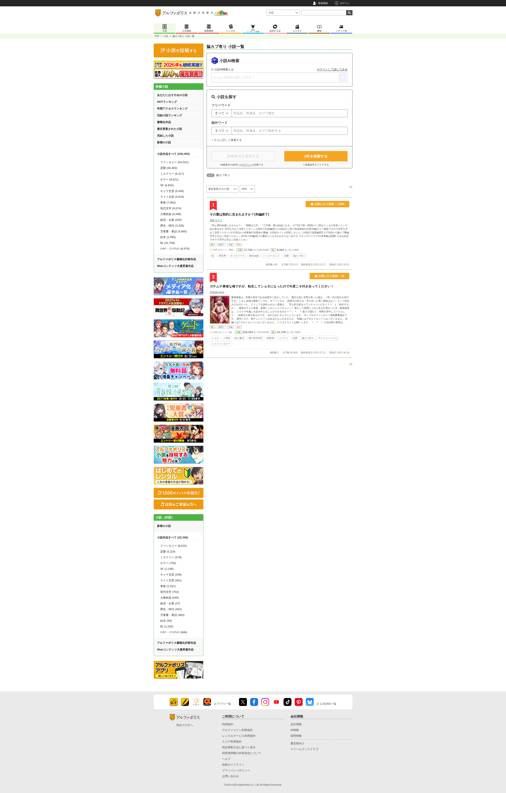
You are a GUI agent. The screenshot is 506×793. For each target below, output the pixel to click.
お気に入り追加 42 (331, 275)
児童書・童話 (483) (172, 615)
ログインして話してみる (332, 69)
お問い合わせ (230, 776)
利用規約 (227, 724)
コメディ (283, 338)
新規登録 (323, 3)
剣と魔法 (239, 338)
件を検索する (316, 156)
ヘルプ (226, 758)
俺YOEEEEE (255, 338)
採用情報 (296, 735)
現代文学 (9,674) (170, 208)
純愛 (295, 338)
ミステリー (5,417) (172, 173)
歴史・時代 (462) (171, 609)
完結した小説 (165, 135)
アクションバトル (327, 338)
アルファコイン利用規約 (237, 730)
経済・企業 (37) (170, 603)
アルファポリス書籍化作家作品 (176, 259)
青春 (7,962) (168, 202)
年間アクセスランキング (172, 108)
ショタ (215, 338)
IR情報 (294, 730)
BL (212, 244)
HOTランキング (167, 101)
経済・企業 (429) (171, 219)
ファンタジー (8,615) (173, 545)
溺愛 (286, 255)
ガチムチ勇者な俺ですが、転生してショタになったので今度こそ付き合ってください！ (272, 286)
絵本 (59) (166, 620)
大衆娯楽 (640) (169, 597)
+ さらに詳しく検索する (227, 140)
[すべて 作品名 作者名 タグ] (222, 113)
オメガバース (237, 255)
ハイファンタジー (221, 343)
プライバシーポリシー (236, 770)
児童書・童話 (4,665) (173, 231)
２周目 (226, 338)
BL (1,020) (166, 626)
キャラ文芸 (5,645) (172, 191)
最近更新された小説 (169, 128)
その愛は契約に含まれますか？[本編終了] (239, 214)
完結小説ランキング (169, 115)
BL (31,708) (167, 242)
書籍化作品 (164, 122)
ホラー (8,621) (169, 179)
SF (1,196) (167, 568)
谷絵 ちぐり (216, 220)
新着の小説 (164, 142)
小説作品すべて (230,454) (173, 153)
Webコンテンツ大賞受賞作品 (175, 266)
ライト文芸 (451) (171, 580)
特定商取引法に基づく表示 (238, 747)
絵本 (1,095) (168, 237)
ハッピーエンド (271, 255)
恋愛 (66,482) (168, 168)
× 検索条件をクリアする (316, 164)
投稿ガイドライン (233, 764)
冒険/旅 (270, 338)
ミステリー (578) (171, 557)
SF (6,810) (167, 185)
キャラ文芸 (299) (171, 574)
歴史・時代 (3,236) (172, 225)
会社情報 (296, 724)
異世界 (222, 255)
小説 (165, 36)
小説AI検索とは (224, 69)
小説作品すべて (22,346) (172, 537)
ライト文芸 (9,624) (172, 196)
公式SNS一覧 (328, 703)
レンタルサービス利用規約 (238, 735)
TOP (156, 36)
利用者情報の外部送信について (241, 753)
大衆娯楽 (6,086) (170, 214)
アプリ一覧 (224, 703)
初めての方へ (184, 725)
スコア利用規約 (232, 741)
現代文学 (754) (169, 591)
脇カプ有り (299, 255)
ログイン (344, 3)
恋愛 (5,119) (167, 551)
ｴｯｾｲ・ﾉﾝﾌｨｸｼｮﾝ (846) (173, 632)
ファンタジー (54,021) (174, 162)
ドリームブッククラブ (304, 749)
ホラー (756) (168, 563)
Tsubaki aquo (217, 292)
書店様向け (297, 743)
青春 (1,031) (168, 586)
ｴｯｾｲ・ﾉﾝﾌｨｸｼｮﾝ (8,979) (175, 248)
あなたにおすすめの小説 (172, 95)
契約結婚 (254, 255)
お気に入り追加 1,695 (329, 204)
